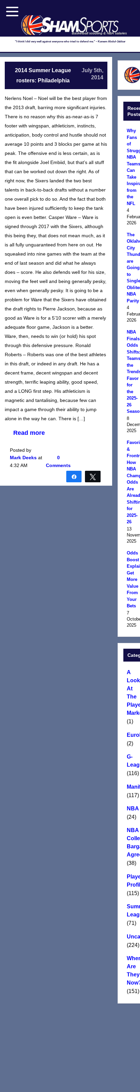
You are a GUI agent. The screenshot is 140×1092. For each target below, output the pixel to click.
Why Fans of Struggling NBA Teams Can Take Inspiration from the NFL (132, 167)
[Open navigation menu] (12, 11)
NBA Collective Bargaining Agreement (132, 842)
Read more (29, 432)
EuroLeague (132, 735)
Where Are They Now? (132, 970)
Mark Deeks (23, 457)
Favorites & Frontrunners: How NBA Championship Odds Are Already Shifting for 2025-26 (132, 482)
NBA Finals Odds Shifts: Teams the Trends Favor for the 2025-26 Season (132, 371)
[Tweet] (92, 476)
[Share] (74, 476)
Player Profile (132, 881)
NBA (132, 808)
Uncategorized (132, 936)
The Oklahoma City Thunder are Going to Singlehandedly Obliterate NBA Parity (132, 267)
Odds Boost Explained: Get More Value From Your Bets (132, 579)
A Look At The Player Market (132, 692)
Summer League (132, 910)
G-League (132, 761)
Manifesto (132, 787)
